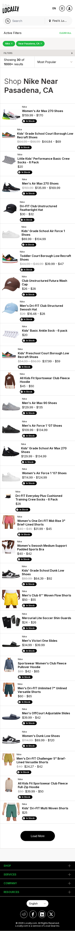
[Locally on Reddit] (23, 914)
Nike (8, 43)
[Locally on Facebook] (33, 914)
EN (54, 8)
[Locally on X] (51, 914)
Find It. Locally (61, 20)
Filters (8, 53)
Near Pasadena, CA (29, 43)
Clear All (65, 33)
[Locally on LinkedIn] (42, 914)
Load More (38, 836)
